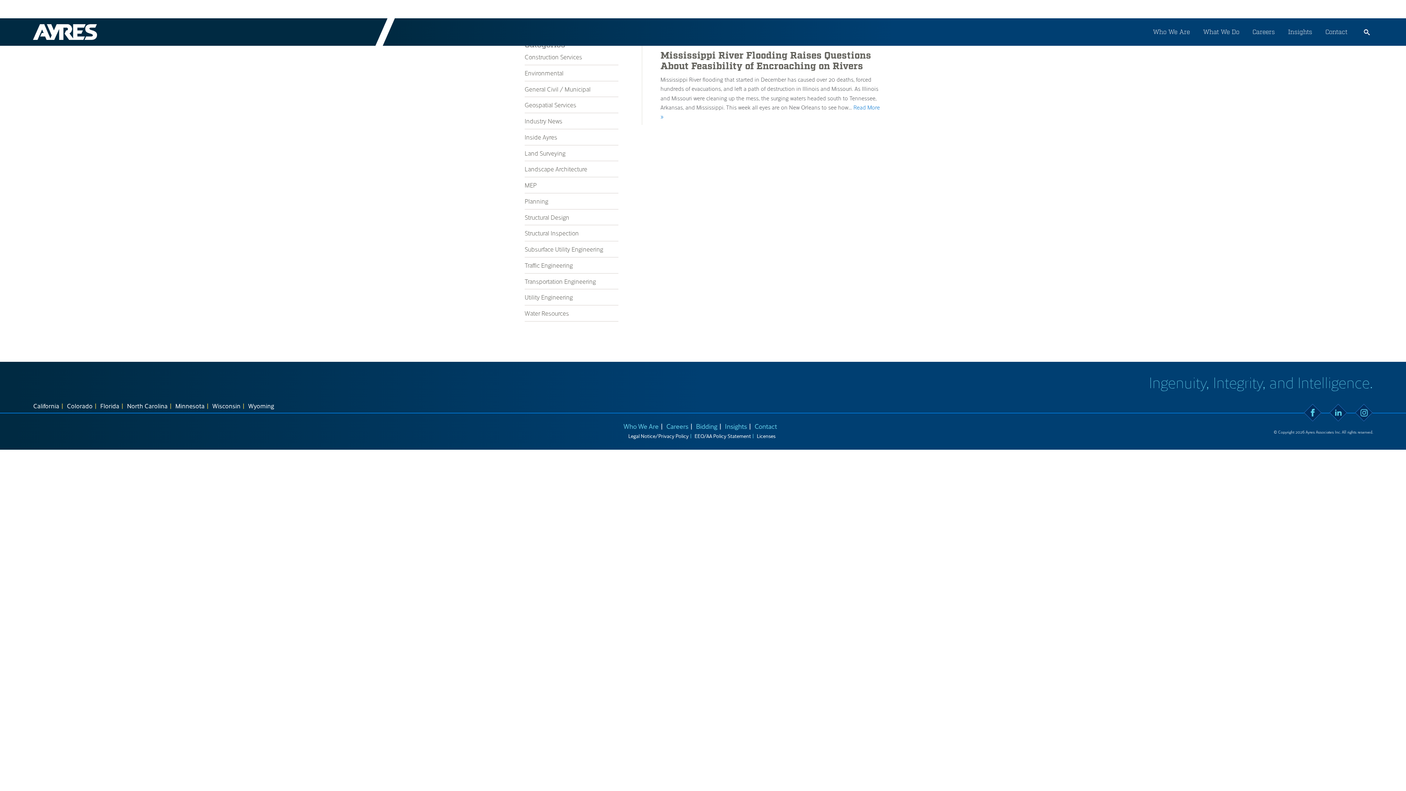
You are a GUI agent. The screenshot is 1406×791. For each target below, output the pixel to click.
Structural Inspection (552, 233)
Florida (109, 406)
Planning (536, 201)
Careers (1264, 32)
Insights (1300, 32)
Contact (1336, 32)
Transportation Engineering (560, 281)
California (46, 406)
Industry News (543, 121)
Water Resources (547, 313)
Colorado (80, 406)
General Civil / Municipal (558, 89)
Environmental (544, 73)
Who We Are (1171, 32)
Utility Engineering (549, 297)
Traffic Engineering (549, 265)
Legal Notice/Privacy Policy (658, 436)
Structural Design (547, 217)
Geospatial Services (550, 105)
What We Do (1221, 32)
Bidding (706, 426)
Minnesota (190, 406)
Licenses (766, 436)
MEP (531, 185)
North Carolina (147, 406)
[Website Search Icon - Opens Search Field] (1367, 32)
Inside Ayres (541, 137)
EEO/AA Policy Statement (723, 436)
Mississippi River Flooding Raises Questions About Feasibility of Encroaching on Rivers (766, 61)
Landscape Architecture (556, 169)
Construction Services (553, 57)
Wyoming (261, 406)
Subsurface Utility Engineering (564, 249)
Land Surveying (545, 153)
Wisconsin (226, 406)
